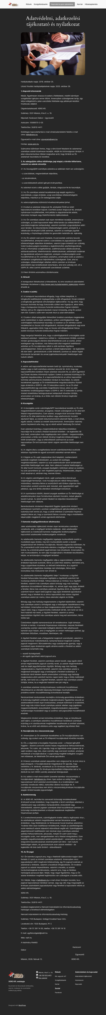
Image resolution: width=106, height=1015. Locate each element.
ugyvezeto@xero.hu (49, 139)
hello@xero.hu (32, 135)
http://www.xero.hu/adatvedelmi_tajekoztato (59, 284)
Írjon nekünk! (43, 978)
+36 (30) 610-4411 (45, 975)
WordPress (22, 1005)
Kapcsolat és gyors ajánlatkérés (62, 4)
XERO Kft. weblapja (16, 981)
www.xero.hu (33, 144)
